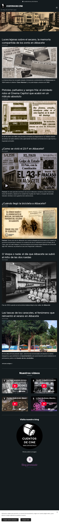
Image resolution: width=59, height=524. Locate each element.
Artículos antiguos (7, 363)
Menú (56, 7)
